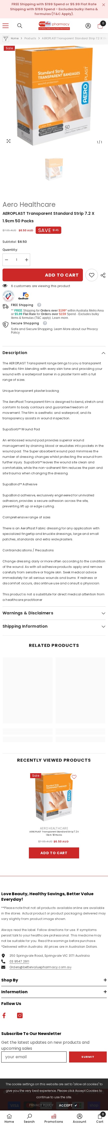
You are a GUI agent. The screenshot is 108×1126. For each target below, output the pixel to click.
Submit (53, 589)
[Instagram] (59, 605)
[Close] (100, 498)
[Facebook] (48, 605)
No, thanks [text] (57, 617)
